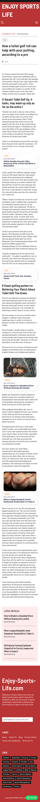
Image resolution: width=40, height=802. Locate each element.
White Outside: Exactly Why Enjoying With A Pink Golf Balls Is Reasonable (19, 163)
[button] (2, 22)
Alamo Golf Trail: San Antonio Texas (17, 277)
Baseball (6, 758)
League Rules (8, 770)
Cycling (6, 762)
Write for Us (27, 741)
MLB (26, 770)
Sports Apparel (25, 774)
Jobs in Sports (30, 766)
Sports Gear (7, 782)
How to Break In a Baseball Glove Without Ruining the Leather (19, 387)
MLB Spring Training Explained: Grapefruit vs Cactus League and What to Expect (18, 648)
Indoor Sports (16, 766)
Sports (14, 774)
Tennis (17, 786)
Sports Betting (8, 778)
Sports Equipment (24, 778)
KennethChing (22, 34)
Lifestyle (18, 770)
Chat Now (33, 797)
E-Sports (15, 762)
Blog (20, 737)
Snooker (6, 774)
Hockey (6, 766)
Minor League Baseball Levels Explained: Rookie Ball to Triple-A (19, 500)
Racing (33, 770)
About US (13, 737)
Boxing (25, 758)
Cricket (33, 758)
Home (4, 737)
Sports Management (22, 782)
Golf (4, 40)
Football (24, 762)
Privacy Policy (30, 737)
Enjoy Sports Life (20, 10)
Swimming (7, 786)
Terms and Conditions (11, 741)
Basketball (16, 758)
